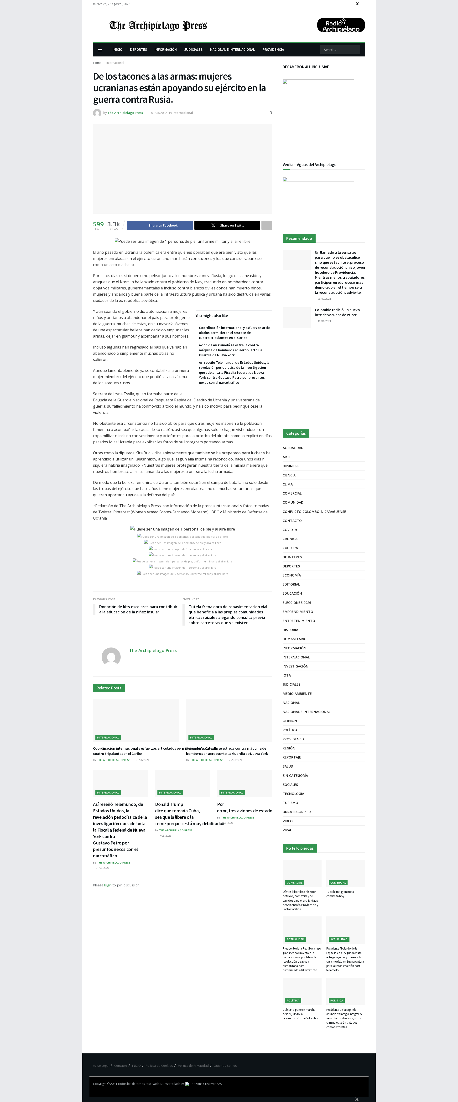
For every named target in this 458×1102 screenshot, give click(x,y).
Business (290, 466)
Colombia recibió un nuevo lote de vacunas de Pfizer (337, 312)
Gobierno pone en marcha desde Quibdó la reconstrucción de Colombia (300, 1014)
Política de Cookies (159, 1065)
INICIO (117, 49)
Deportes (291, 566)
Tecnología (293, 793)
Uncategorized (297, 811)
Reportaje (292, 757)
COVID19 (290, 529)
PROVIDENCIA (273, 49)
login (108, 885)
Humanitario (295, 639)
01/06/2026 (142, 760)
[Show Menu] (100, 49)
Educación (292, 593)
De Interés (292, 557)
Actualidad (293, 447)
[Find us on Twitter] (357, 4)
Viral (287, 830)
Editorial (291, 584)
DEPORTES (138, 49)
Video (288, 821)
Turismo (290, 802)
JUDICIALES (193, 49)
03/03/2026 (226, 822)
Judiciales (291, 684)
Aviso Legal (101, 1065)
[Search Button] (356, 49)
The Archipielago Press (125, 113)
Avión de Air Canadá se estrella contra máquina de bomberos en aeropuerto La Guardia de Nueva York (230, 350)
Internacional (115, 63)
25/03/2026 (235, 760)
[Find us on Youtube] (363, 4)
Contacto (292, 520)
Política (290, 730)
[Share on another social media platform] (266, 225)
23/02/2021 (324, 298)
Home (97, 63)
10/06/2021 (324, 321)
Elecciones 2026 (297, 602)
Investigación (295, 666)
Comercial (292, 493)
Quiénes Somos (225, 1065)
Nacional (291, 702)
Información (294, 648)
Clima (288, 484)
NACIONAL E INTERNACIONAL (232, 49)
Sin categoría (295, 775)
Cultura (290, 548)
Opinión (290, 720)
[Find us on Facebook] (351, 4)
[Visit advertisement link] (324, 378)
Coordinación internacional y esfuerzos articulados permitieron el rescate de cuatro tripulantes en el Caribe (234, 332)
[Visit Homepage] (157, 25)
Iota (287, 675)
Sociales (290, 784)
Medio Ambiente (297, 693)
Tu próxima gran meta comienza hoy (340, 894)
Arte (287, 457)
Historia (290, 629)
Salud (288, 766)
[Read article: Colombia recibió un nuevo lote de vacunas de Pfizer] (297, 317)
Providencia (294, 739)
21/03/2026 (102, 867)
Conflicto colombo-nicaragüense (314, 511)
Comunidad (293, 502)
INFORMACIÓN (166, 49)
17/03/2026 (164, 835)
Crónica (290, 538)
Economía (292, 575)
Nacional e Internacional (306, 711)
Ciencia (289, 475)
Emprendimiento (298, 611)
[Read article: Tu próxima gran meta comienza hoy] (345, 873)
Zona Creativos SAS (208, 1084)
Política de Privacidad (193, 1065)
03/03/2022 (159, 113)
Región (289, 748)
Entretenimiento (299, 620)
